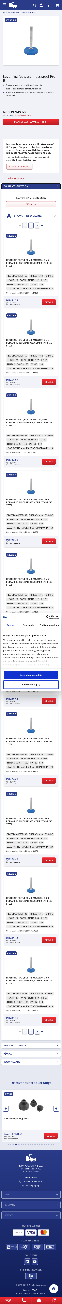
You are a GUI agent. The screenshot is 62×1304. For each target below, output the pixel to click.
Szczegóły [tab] (28, 625)
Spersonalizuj (29, 684)
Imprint (26, 1290)
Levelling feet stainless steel (20, 13)
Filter (32, 204)
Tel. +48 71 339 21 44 (32, 1181)
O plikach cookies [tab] (49, 625)
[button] (8, 1144)
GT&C (34, 1290)
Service (8, 1215)
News (7, 1194)
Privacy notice (23, 1293)
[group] (31, 1116)
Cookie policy (38, 1293)
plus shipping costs (23, 115)
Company (9, 1205)
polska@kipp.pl (32, 1185)
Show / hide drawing (28, 216)
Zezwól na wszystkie (31, 675)
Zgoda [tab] (10, 625)
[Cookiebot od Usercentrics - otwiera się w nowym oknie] (46, 617)
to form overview (15, 178)
